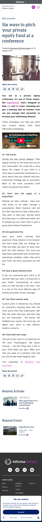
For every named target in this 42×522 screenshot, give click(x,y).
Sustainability (19, 493)
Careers (17, 489)
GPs (17, 106)
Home (4, 483)
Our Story (5, 490)
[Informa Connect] (17, 470)
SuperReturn (13, 102)
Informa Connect (8, 6)
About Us (5, 487)
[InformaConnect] (10, 470)
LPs (8, 106)
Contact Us (32, 483)
